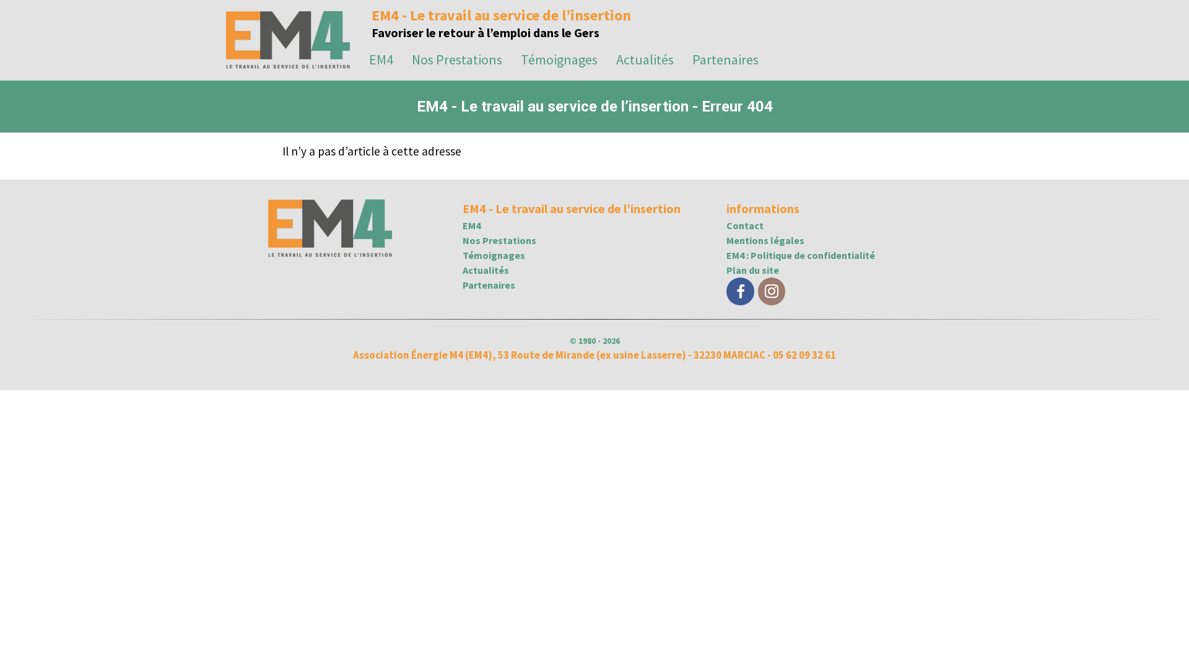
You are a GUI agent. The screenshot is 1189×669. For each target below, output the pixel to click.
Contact (745, 225)
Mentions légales (765, 240)
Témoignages (559, 59)
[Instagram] (771, 291)
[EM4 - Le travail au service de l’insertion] (288, 63)
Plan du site (752, 270)
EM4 (381, 59)
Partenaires (725, 59)
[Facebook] (740, 291)
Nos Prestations (457, 59)
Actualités (645, 59)
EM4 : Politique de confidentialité (800, 255)
